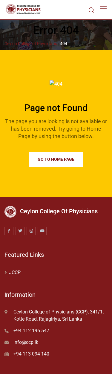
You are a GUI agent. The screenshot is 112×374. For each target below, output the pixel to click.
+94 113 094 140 (31, 354)
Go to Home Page (56, 159)
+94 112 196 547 (31, 330)
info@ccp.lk (25, 342)
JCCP (15, 272)
